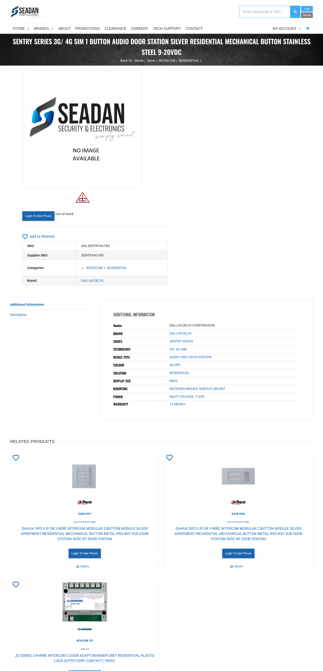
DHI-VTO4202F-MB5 (85, 522)
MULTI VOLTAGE (181, 396)
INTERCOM (94, 268)
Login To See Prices (38, 216)
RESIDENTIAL (117, 268)
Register (307, 15)
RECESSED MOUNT (183, 389)
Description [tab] (18, 315)
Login (307, 8)
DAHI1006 (238, 514)
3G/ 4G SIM (178, 349)
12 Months (177, 404)
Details (84, 566)
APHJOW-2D (84, 640)
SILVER (175, 365)
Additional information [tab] (27, 304)
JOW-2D (84, 649)
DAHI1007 (84, 514)
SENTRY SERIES (181, 341)
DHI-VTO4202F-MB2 (238, 522)
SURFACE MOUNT (212, 389)
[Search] (295, 12)
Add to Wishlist (42, 236)
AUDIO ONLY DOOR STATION (190, 357)
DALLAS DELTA (92, 281)
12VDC (200, 396)
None (173, 381)
